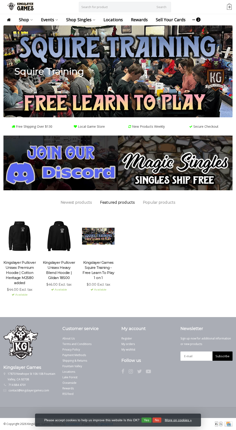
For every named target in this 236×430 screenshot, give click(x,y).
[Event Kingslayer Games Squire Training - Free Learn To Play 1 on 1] (98, 236)
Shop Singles (78, 19)
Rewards (139, 19)
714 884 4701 (17, 385)
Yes (146, 420)
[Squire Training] (118, 71)
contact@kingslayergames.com (29, 390)
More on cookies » (178, 420)
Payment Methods (74, 355)
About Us (68, 338)
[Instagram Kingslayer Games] (133, 372)
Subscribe (222, 356)
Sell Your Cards (171, 19)
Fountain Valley (72, 366)
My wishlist (128, 349)
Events (47, 19)
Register (126, 338)
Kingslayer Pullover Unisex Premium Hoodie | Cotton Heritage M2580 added (19, 272)
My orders (128, 344)
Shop (24, 19)
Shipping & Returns (74, 361)
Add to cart (17, 303)
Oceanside (69, 383)
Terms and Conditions (76, 344)
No (157, 420)
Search (161, 7)
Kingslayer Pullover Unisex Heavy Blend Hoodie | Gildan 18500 (59, 270)
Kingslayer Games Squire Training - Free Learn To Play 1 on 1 (98, 270)
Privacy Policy (71, 349)
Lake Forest (69, 377)
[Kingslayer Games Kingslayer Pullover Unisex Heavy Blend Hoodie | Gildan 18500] (59, 236)
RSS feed (68, 394)
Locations (113, 19)
